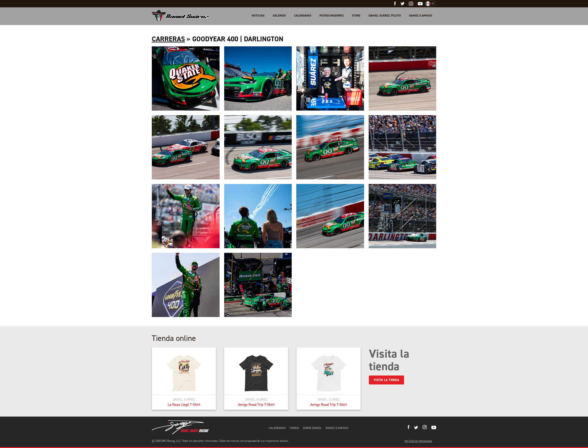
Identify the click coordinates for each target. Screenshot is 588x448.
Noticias (258, 15)
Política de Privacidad (418, 441)
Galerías (279, 15)
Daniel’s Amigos (420, 15)
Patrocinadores (331, 15)
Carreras (168, 39)
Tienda (294, 428)
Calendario (302, 15)
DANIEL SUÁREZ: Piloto (385, 15)
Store (356, 15)
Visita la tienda (386, 380)
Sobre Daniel (312, 428)
